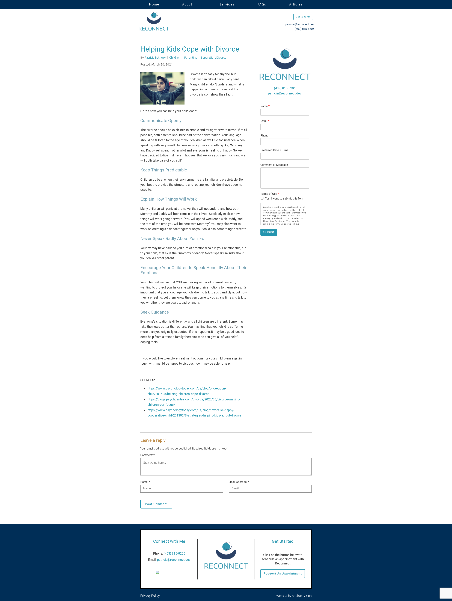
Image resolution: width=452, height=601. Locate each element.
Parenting (190, 57)
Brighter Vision (302, 595)
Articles (296, 4)
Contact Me (303, 17)
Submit (268, 232)
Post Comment (156, 504)
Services (227, 4)
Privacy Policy (150, 595)
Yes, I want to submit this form (284, 198)
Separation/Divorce (213, 57)
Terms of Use (269, 193)
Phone (264, 135)
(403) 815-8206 (304, 29)
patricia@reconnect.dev (300, 24)
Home (154, 4)
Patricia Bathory (155, 57)
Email (264, 121)
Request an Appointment (282, 573)
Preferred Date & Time (274, 150)
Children (174, 57)
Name (265, 106)
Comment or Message (274, 164)
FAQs (262, 4)
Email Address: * (239, 482)
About (187, 4)
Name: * (145, 482)
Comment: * (147, 455)
